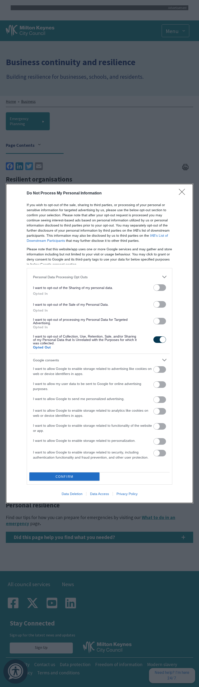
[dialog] (99, 343)
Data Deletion (72, 494)
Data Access (99, 494)
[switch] (159, 287)
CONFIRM (65, 476)
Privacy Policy (127, 494)
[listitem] (99, 276)
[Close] (183, 193)
